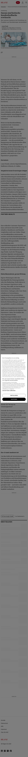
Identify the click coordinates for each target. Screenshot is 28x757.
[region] (14, 378)
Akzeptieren (14, 399)
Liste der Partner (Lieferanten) (8, 390)
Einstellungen (14, 395)
